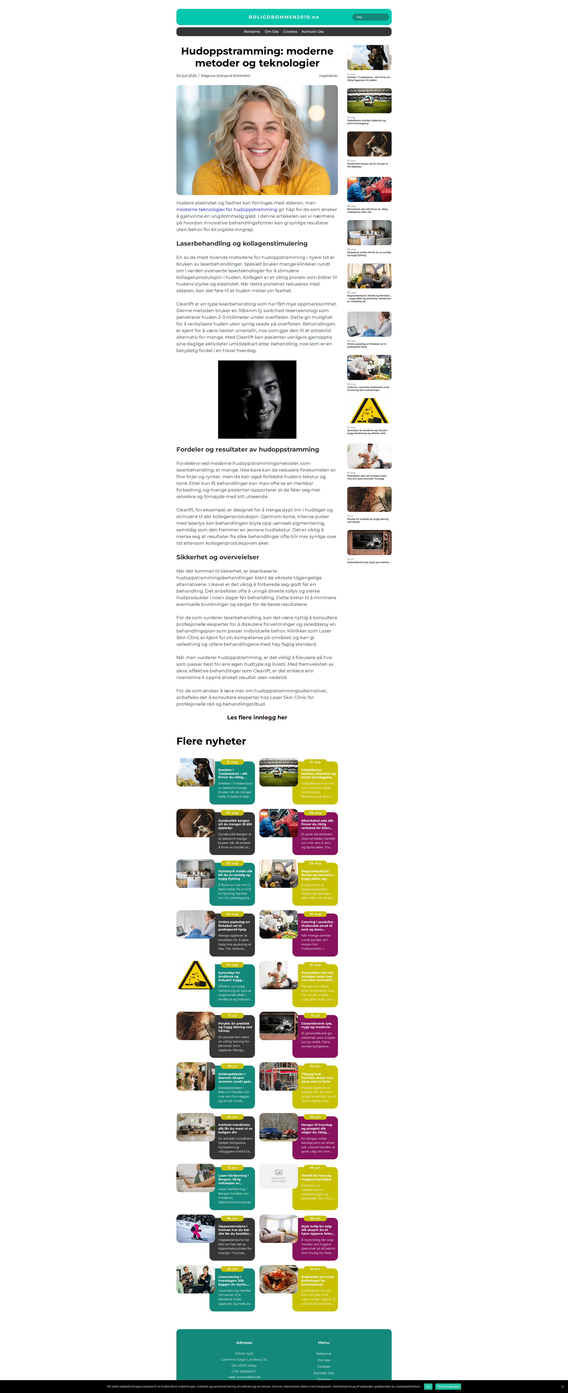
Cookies (290, 31)
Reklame (252, 31)
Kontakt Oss (313, 31)
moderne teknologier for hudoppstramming (226, 209)
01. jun (315, 1269)
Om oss (272, 31)
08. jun (232, 1218)
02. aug (315, 914)
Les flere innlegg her (257, 717)
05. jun (315, 1218)
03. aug (315, 863)
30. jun (315, 1066)
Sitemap (324, 1379)
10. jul (315, 1015)
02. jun (232, 1269)
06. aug (315, 813)
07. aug (232, 813)
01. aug (232, 965)
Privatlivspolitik (448, 1386)
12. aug (232, 762)
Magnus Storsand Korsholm (225, 76)
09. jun (315, 1168)
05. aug (232, 863)
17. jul (232, 1015)
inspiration (328, 76)
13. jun (232, 1168)
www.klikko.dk (248, 1377)
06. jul (232, 1066)
